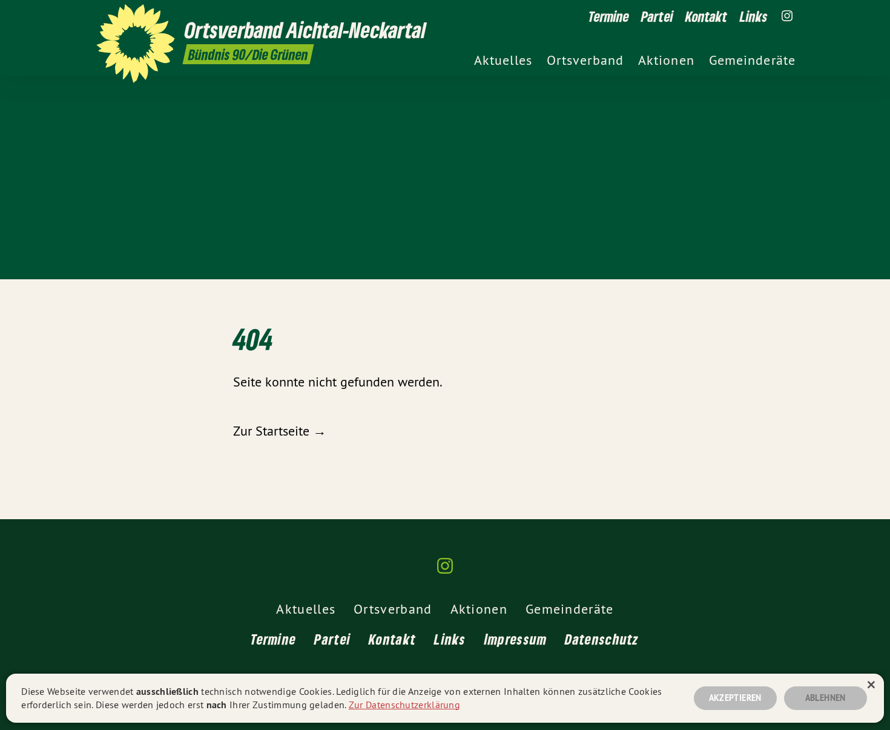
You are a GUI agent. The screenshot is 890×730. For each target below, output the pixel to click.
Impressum (515, 639)
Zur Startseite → (279, 430)
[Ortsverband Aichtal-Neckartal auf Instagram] (787, 16)
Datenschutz (602, 639)
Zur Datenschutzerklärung (404, 704)
